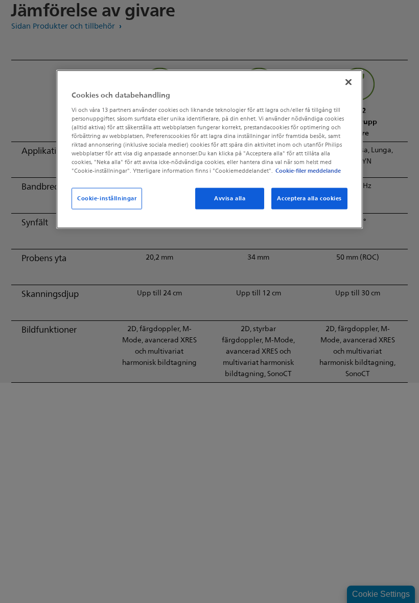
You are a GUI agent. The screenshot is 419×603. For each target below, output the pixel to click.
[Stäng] (348, 82)
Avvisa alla (229, 198)
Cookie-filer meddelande (308, 171)
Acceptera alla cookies (309, 198)
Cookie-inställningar (106, 198)
